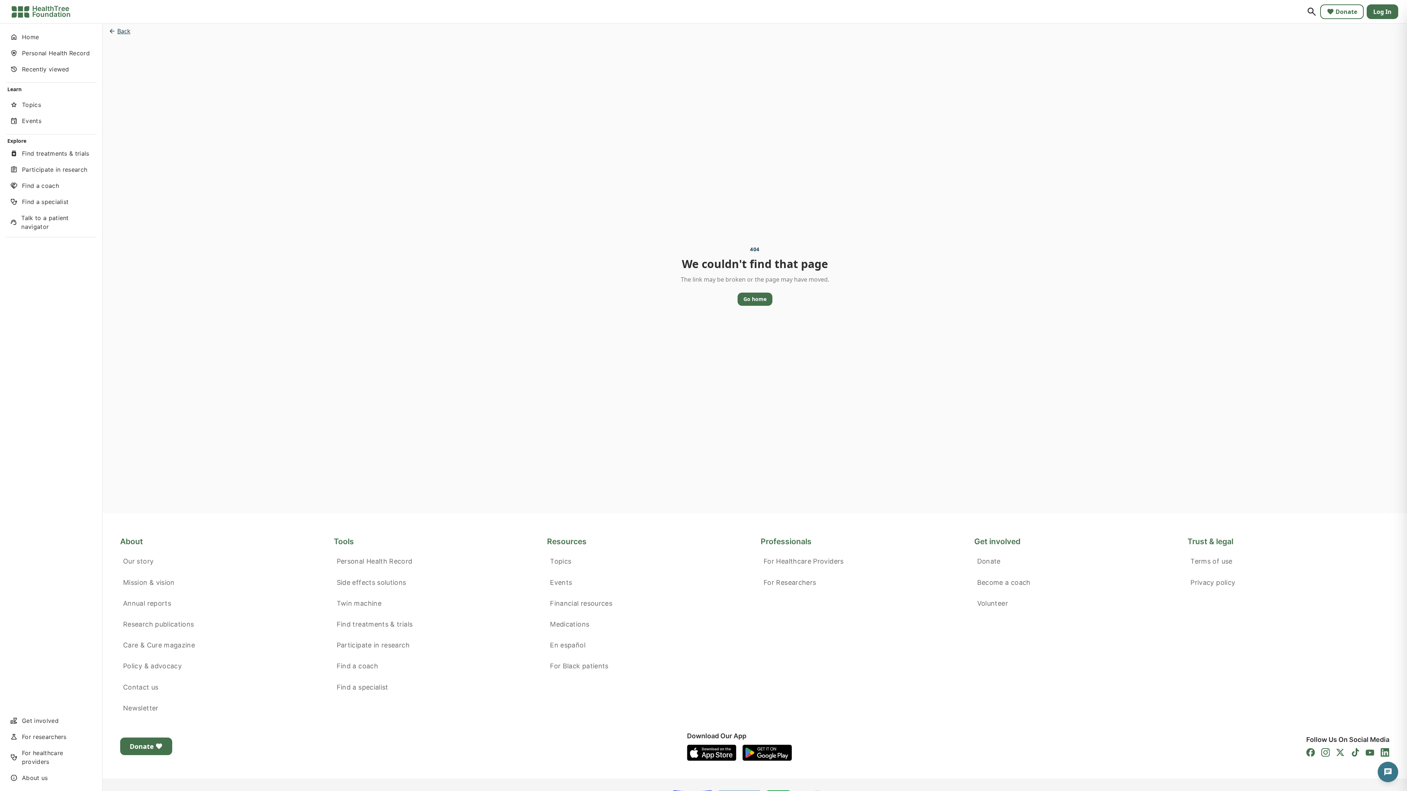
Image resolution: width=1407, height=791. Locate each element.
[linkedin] (1385, 752)
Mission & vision (149, 582)
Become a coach (1004, 582)
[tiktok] (1355, 752)
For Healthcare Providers (804, 561)
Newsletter (141, 708)
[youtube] (1370, 752)
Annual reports (147, 603)
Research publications (158, 624)
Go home (755, 299)
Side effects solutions (371, 582)
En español (568, 645)
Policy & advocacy (152, 666)
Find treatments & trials (375, 624)
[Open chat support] (1388, 772)
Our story (138, 561)
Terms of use (1211, 561)
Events (561, 582)
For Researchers (790, 582)
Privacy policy (1212, 582)
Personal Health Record (375, 561)
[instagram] (1325, 752)
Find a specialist (362, 687)
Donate (1346, 12)
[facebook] (1310, 752)
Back (123, 31)
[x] (1340, 752)
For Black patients (579, 666)
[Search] (1311, 11)
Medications (569, 624)
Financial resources (581, 603)
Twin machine (359, 603)
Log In (1382, 12)
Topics (560, 561)
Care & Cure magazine (159, 645)
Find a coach (357, 666)
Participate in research (373, 645)
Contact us (141, 687)
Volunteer (992, 603)
